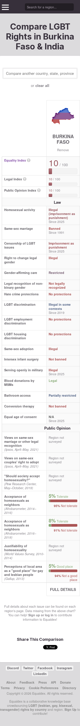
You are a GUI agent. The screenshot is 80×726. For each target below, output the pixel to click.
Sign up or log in (41, 615)
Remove (63, 150)
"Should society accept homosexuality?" (22, 478)
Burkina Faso (63, 139)
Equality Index (15, 160)
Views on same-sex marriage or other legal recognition (21, 441)
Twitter (28, 668)
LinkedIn (40, 673)
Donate (65, 682)
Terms (5, 688)
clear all (42, 85)
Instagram (64, 668)
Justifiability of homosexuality (15, 548)
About (11, 682)
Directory (69, 688)
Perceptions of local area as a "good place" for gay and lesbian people (23, 570)
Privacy (19, 688)
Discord (13, 668)
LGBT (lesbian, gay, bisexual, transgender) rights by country (36, 707)
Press (42, 682)
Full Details (63, 589)
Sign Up (70, 709)
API (53, 682)
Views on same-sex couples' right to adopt (21, 460)
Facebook (45, 668)
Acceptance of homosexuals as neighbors (16, 500)
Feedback (27, 682)
